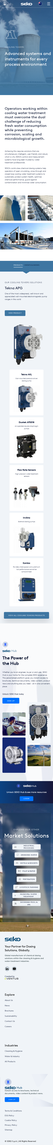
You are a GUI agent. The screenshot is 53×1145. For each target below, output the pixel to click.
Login (26, 799)
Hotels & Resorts (29, 863)
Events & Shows (32, 265)
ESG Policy (9, 1115)
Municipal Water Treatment (28, 895)
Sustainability (11, 1016)
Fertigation (29, 879)
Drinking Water (29, 855)
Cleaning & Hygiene (13, 1051)
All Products (10, 1061)
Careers (8, 1026)
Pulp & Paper (29, 871)
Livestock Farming (29, 887)
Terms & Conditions (13, 1111)
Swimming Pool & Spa (29, 903)
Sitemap (8, 1130)
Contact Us (10, 1021)
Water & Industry (12, 1056)
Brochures (9, 1011)
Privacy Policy (11, 1125)
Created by (10, 976)
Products (18, 265)
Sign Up (11, 701)
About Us (9, 1000)
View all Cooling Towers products (26, 615)
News (7, 1005)
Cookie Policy (11, 1120)
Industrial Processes (29, 847)
